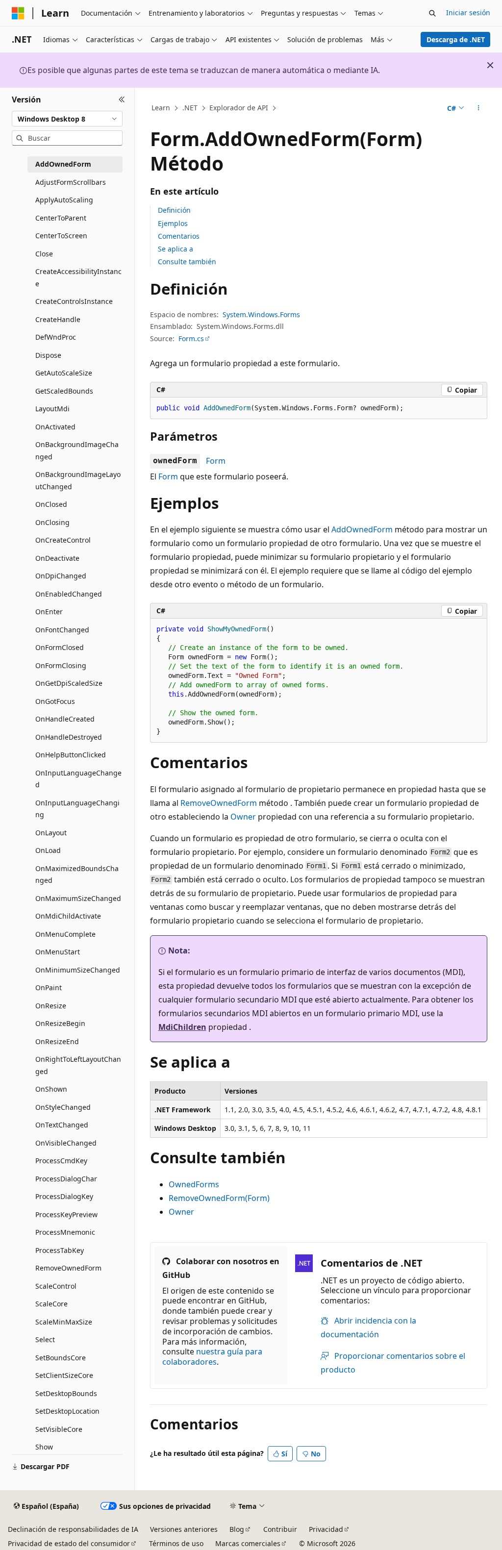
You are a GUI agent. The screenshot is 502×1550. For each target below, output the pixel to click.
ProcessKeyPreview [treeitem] (66, 1214)
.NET (190, 107)
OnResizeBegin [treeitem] (60, 1023)
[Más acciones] (478, 108)
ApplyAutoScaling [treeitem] (64, 199)
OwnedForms (194, 1184)
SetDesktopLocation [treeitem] (67, 1411)
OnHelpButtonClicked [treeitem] (70, 754)
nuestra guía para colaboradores (212, 1356)
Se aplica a (175, 248)
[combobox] (67, 118)
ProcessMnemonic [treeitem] (65, 1232)
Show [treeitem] (44, 1446)
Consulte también (187, 261)
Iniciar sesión (468, 12)
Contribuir (280, 1529)
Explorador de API (238, 107)
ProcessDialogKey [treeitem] (64, 1196)
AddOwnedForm (362, 529)
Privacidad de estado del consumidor (69, 1543)
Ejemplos (173, 223)
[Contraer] (121, 99)
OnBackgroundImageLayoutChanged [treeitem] (78, 480)
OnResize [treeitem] (50, 1005)
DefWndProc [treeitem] (55, 337)
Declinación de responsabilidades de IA (73, 1529)
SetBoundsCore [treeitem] (60, 1357)
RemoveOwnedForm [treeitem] (68, 1268)
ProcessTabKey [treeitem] (59, 1250)
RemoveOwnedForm (218, 803)
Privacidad (326, 1529)
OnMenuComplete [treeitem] (65, 934)
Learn (160, 107)
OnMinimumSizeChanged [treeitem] (77, 970)
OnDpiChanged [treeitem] (60, 575)
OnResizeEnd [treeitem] (57, 1041)
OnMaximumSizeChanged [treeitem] (78, 898)
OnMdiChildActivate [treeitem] (68, 916)
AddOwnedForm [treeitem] (63, 164)
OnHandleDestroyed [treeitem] (68, 737)
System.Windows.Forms (261, 314)
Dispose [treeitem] (48, 355)
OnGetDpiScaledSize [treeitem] (68, 683)
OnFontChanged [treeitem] (62, 629)
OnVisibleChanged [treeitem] (66, 1143)
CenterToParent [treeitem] (60, 218)
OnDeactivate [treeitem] (57, 558)
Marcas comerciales (247, 1543)
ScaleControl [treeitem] (55, 1286)
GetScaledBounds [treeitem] (64, 391)
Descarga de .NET (456, 39)
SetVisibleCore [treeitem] (58, 1429)
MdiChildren (182, 1027)
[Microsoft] (18, 13)
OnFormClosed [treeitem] (59, 647)
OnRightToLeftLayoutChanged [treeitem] (78, 1065)
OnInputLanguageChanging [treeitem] (77, 809)
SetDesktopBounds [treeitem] (66, 1393)
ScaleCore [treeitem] (51, 1303)
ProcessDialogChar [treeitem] (66, 1178)
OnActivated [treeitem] (55, 426)
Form (216, 460)
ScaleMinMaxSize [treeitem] (63, 1321)
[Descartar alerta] (490, 65)
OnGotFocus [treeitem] (55, 701)
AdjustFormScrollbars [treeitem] (70, 182)
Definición (174, 210)
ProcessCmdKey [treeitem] (61, 1160)
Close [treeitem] (44, 253)
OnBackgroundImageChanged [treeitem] (77, 450)
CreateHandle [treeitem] (57, 319)
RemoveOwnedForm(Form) (219, 1198)
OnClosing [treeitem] (52, 522)
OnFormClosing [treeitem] (60, 665)
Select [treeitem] (45, 1339)
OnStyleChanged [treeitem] (63, 1107)
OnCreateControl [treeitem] (63, 540)
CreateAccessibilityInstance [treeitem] (78, 277)
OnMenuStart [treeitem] (57, 951)
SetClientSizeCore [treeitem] (64, 1375)
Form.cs (191, 338)
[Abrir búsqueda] (432, 13)
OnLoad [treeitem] (48, 850)
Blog (236, 1529)
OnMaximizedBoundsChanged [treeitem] (77, 874)
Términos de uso (176, 1543)
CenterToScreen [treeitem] (61, 235)
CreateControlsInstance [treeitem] (74, 301)
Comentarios (179, 236)
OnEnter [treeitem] (49, 611)
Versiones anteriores (184, 1529)
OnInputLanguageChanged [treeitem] (78, 779)
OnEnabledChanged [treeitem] (68, 594)
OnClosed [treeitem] (51, 504)
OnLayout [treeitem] (51, 832)
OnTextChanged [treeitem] (61, 1124)
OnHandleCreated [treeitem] (65, 719)
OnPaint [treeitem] (48, 987)
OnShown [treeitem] (51, 1089)
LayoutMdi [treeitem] (52, 408)
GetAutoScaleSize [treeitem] (63, 372)
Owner (243, 816)
